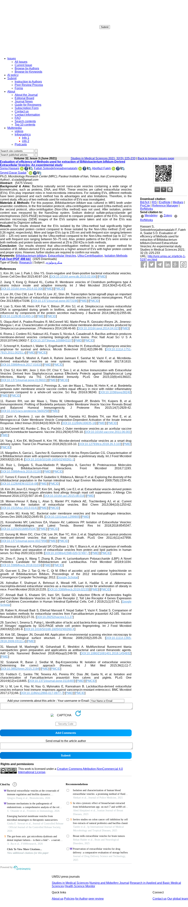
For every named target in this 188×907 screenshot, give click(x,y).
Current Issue (23, 65)
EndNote (165, 202)
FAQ (18, 118)
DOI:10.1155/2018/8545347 (19, 528)
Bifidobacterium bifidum (31, 255)
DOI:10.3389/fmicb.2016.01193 (21, 471)
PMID (102, 276)
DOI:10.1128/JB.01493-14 (18, 316)
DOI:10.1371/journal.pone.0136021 (24, 380)
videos (19, 131)
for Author (81, 898)
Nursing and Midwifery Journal (109, 882)
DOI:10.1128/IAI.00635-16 (79, 423)
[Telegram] (159, 264)
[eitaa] (183, 264)
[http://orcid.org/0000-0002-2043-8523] (113, 169)
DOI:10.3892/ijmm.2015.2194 (20, 668)
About (11, 91)
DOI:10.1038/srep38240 (115, 392)
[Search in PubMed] (30, 169)
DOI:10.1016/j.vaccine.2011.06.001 (108, 431)
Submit (105, 27)
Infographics (23, 134)
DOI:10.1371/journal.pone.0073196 (55, 300)
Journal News (24, 101)
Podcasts (21, 144)
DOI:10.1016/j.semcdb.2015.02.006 (73, 276)
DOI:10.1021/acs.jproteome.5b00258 (25, 411)
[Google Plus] (175, 264)
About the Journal (26, 94)
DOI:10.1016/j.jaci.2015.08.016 (64, 495)
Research (25, 262)
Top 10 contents (25, 124)
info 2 (25, 141)
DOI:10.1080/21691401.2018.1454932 (106, 653)
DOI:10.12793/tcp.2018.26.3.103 (100, 444)
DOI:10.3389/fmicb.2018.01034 (21, 565)
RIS (154, 202)
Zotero (168, 215)
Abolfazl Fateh (101, 168)
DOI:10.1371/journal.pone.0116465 (51, 680)
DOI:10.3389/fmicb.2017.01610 (21, 364)
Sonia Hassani (9, 168)
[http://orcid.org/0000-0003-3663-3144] (22, 169)
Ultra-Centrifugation (90, 255)
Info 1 (25, 137)
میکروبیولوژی (54, 262)
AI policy (13, 75)
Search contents (25, 121)
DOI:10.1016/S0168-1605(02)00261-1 (49, 459)
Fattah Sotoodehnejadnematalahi (55, 168)
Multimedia (14, 127)
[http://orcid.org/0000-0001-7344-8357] (80, 169)
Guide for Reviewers (28, 104)
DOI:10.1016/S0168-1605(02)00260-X (50, 629)
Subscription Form (27, 108)
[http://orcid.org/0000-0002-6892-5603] (30, 173)
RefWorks (146, 208)
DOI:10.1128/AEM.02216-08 (19, 483)
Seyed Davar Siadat (13, 172)
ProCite (145, 205)
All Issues (21, 61)
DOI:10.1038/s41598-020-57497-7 (67, 553)
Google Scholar (67, 577)
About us (57, 898)
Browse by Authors (27, 68)
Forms (19, 88)
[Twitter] (152, 264)
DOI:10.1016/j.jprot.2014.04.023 (98, 328)
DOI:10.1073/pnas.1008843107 (51, 340)
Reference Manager (165, 205)
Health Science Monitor (80, 886)
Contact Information (27, 114)
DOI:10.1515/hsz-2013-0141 (19, 507)
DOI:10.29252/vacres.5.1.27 (55, 617)
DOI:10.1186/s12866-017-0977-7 (42, 693)
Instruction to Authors (28, 81)
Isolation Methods (115, 255)
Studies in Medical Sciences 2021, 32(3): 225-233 (103, 158)
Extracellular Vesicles (62, 255)
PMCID (59, 288)
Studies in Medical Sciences (70, 882)
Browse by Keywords (28, 71)
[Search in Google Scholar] (26, 169)
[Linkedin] (167, 264)
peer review (96, 898)
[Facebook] (144, 264)
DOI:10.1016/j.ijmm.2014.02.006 (22, 288)
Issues (11, 58)
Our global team (177, 898)
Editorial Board (24, 98)
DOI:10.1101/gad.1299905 (62, 516)
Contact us (22, 111)
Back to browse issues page (156, 158)
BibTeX (145, 202)
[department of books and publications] (28, 53)
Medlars (178, 202)
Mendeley (151, 215)
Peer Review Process (29, 84)
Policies (69, 898)
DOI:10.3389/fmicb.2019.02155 (68, 589)
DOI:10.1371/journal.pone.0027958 (24, 541)
